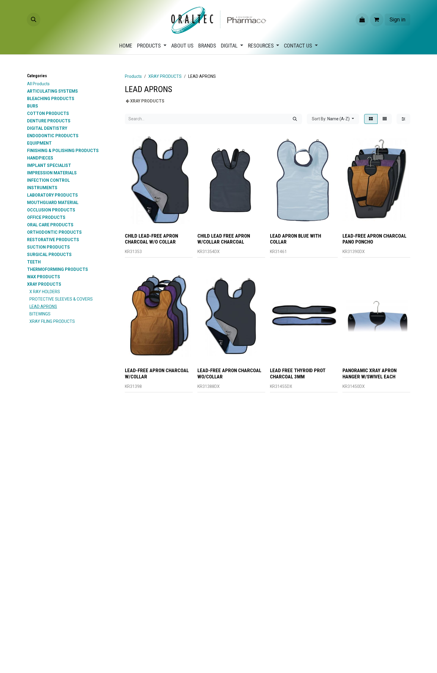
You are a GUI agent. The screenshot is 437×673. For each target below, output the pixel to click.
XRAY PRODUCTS (44, 284)
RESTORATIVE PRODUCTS (53, 239)
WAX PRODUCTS (43, 276)
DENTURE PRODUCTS (48, 121)
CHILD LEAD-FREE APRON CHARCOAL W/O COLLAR (151, 239)
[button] (33, 19)
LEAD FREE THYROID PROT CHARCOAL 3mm (298, 373)
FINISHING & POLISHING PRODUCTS (63, 150)
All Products (38, 83)
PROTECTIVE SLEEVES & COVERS (61, 299)
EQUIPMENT (39, 143)
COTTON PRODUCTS (48, 113)
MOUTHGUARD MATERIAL (52, 202)
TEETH (34, 262)
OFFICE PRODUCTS (46, 217)
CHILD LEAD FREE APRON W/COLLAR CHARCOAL (223, 239)
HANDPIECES (40, 158)
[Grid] (371, 119)
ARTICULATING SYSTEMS (52, 91)
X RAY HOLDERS (44, 291)
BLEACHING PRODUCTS (50, 98)
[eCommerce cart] (376, 19)
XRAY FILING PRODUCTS (52, 321)
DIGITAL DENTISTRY (47, 128)
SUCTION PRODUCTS (48, 247)
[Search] (295, 119)
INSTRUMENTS (42, 187)
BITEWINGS (40, 314)
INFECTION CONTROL (48, 180)
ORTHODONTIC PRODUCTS (54, 232)
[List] (385, 119)
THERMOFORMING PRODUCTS (57, 269)
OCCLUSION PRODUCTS (51, 210)
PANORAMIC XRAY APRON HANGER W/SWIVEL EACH (369, 373)
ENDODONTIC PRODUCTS (52, 135)
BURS (32, 106)
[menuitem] (126, 45)
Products (133, 76)
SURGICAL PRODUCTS (49, 254)
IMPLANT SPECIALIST (49, 165)
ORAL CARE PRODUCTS (50, 224)
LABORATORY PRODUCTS (52, 195)
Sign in (397, 19)
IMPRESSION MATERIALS (52, 172)
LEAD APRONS (43, 306)
